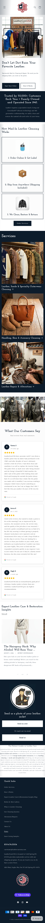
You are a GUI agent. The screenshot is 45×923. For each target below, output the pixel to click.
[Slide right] (27, 674)
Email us (22, 738)
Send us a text (22, 724)
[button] (4, 7)
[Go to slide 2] (20, 55)
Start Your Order (11, 86)
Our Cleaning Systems (11, 812)
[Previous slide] (5, 37)
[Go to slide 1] (18, 55)
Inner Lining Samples (11, 836)
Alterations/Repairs (11, 817)
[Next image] (42, 409)
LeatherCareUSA (19, 919)
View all (4, 614)
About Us (7, 826)
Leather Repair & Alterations (17, 387)
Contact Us (7, 821)
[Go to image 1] (20, 419)
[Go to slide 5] (26, 55)
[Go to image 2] (22, 419)
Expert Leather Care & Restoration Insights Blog (20, 797)
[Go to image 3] (24, 419)
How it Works (8, 792)
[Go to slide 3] (22, 55)
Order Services (22, 223)
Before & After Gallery (11, 802)
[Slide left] (17, 674)
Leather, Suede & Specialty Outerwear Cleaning (21, 287)
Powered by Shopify (29, 919)
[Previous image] (2, 409)
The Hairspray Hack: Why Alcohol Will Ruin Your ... (20, 648)
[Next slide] (40, 37)
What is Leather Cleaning (13, 807)
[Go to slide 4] (24, 55)
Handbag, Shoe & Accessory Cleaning (21, 338)
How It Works (28, 86)
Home (6, 831)
